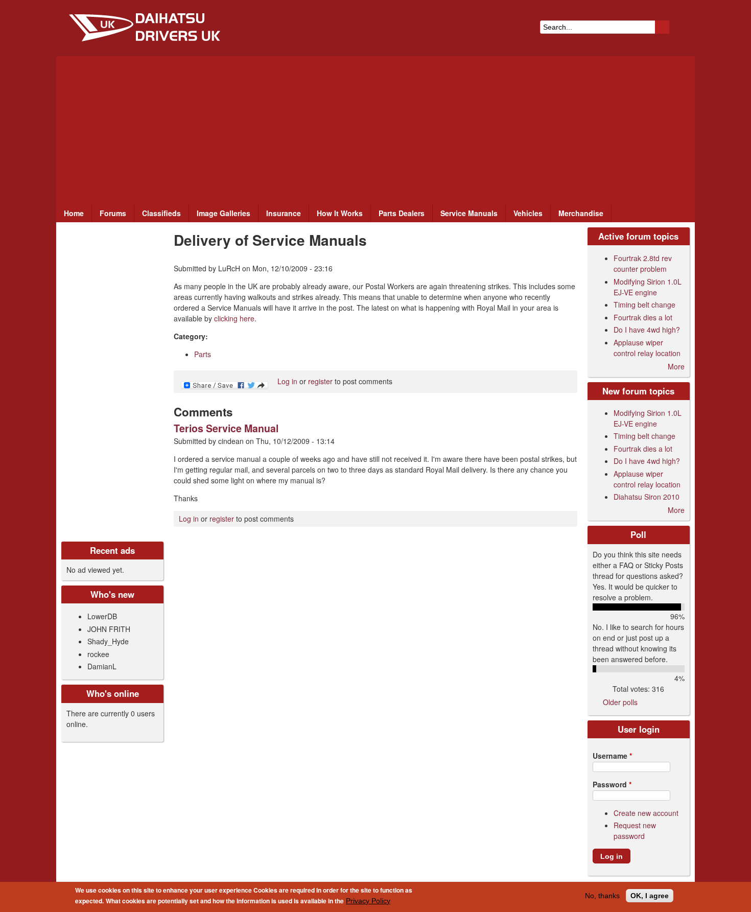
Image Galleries (223, 213)
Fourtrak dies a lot (643, 317)
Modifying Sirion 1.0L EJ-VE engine (648, 286)
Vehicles (528, 213)
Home (74, 213)
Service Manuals (469, 213)
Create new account (646, 813)
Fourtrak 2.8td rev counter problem (643, 263)
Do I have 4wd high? (647, 329)
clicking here (234, 318)
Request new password (635, 830)
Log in (287, 381)
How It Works (340, 213)
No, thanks (602, 896)
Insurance (283, 213)
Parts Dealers (402, 213)
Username (612, 756)
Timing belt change (644, 304)
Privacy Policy (368, 901)
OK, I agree (649, 896)
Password (612, 784)
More (676, 366)
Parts (202, 354)
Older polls (620, 702)
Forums (113, 213)
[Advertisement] (375, 127)
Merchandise (580, 213)
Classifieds (161, 213)
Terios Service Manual (226, 428)
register (320, 381)
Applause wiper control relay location (647, 347)
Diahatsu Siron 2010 (646, 497)
